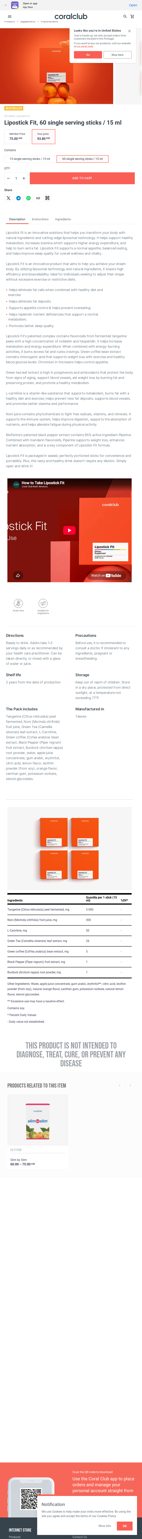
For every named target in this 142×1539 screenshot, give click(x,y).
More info (105, 1526)
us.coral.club (85, 46)
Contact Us (79, 1537)
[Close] (5, 5)
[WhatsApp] (28, 198)
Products (15, 1537)
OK (125, 1526)
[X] (8, 198)
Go (88, 54)
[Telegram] (18, 198)
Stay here (117, 54)
